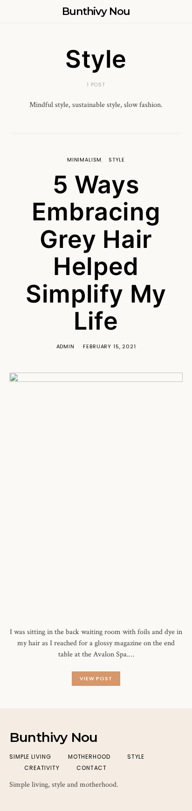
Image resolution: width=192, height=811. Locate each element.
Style (117, 159)
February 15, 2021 (109, 346)
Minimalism (84, 159)
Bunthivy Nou (96, 11)
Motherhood (89, 757)
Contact (91, 768)
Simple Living (30, 757)
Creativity (42, 768)
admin (65, 346)
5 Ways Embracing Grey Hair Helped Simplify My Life (96, 253)
